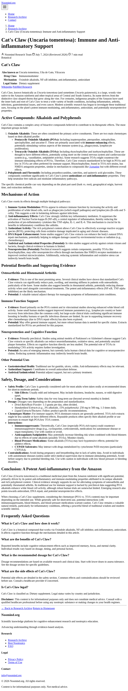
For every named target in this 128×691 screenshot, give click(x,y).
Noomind (8, 2)
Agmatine (94, 166)
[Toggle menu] (4, 7)
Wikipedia (6, 86)
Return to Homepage (44, 608)
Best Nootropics (16, 643)
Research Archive (17, 17)
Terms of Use (15, 662)
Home (11, 14)
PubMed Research (22, 86)
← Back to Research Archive (16, 608)
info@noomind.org (11, 675)
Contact (12, 20)
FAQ (10, 646)
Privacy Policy (15, 659)
